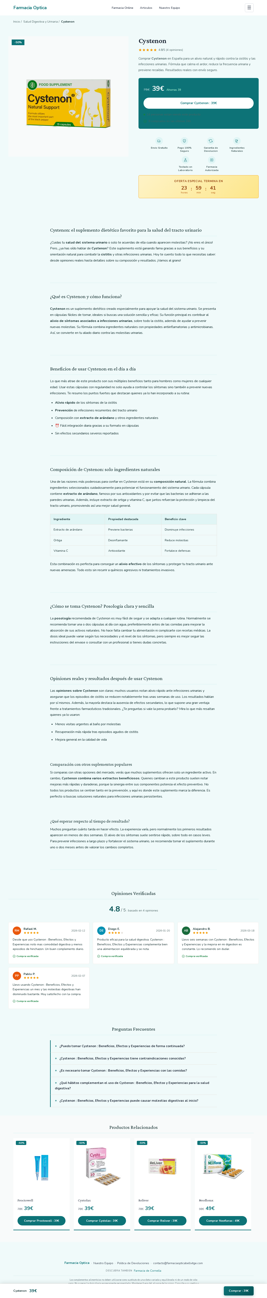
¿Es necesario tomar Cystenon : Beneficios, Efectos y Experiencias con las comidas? (123, 1070)
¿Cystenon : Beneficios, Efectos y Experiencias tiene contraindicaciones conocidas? (122, 1058)
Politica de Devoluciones (133, 1263)
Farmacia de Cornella (147, 1271)
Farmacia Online (122, 8)
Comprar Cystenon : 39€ (198, 103)
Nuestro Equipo (169, 8)
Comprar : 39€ (239, 1291)
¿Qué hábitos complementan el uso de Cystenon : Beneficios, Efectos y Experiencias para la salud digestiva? (132, 1085)
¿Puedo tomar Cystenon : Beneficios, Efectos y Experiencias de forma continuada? (122, 1046)
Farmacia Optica (30, 8)
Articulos (146, 8)
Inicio (16, 22)
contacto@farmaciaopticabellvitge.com (178, 1263)
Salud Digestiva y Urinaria (40, 22)
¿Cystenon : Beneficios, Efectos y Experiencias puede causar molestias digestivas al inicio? (128, 1101)
